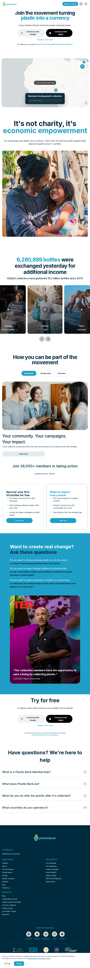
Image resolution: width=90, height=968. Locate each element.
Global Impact (7, 872)
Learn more (23, 454)
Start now (63, 520)
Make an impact (70, 4)
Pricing (4, 875)
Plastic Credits (51, 875)
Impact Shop (50, 882)
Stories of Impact (8, 878)
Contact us (6, 888)
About (4, 866)
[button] (81, 4)
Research (5, 914)
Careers (5, 863)
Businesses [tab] (46, 373)
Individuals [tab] (29, 373)
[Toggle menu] (86, 4)
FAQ (3, 885)
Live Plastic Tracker (9, 911)
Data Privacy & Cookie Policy (39, 958)
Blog (3, 896)
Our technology (8, 869)
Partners (5, 882)
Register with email (45, 39)
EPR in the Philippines (53, 878)
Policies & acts (7, 908)
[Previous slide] (42, 339)
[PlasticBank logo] (9, 4)
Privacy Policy (45, 44)
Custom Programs (52, 869)
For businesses (51, 866)
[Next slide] (48, 339)
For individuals (51, 863)
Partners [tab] (62, 373)
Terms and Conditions (63, 44)
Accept (19, 963)
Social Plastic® (51, 872)
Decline (7, 963)
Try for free (19, 520)
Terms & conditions (9, 905)
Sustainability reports (9, 899)
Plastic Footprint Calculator (11, 902)
